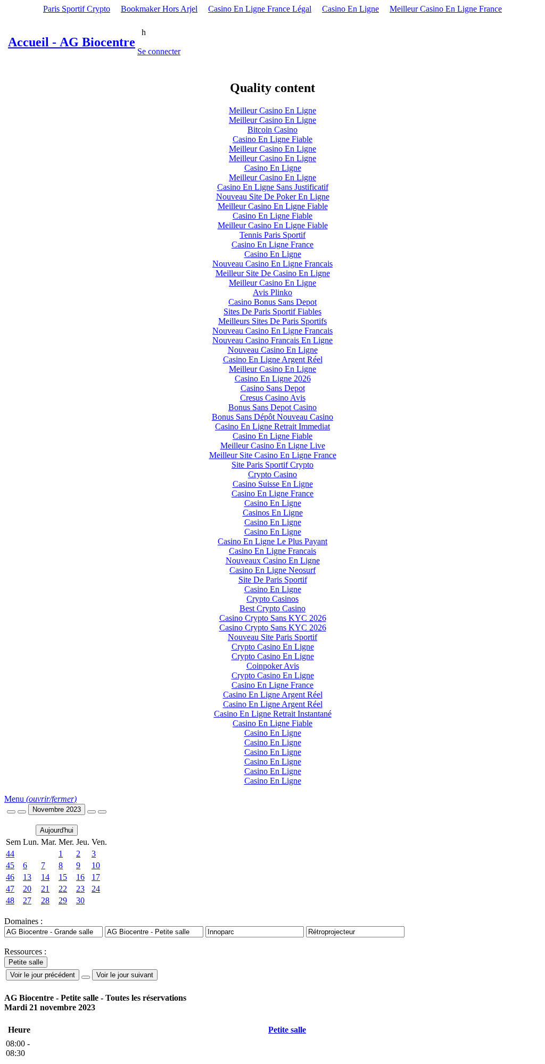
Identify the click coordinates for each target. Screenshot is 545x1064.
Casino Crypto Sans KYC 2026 (272, 617)
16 (80, 877)
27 (27, 900)
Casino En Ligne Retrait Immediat (272, 426)
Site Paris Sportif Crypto (272, 464)
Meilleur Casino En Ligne (272, 110)
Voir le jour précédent (42, 975)
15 (63, 877)
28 (45, 900)
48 (10, 900)
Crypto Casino (272, 474)
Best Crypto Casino (272, 608)
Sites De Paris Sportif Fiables (272, 311)
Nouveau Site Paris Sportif (272, 637)
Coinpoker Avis (272, 665)
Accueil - (71, 42)
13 (27, 877)
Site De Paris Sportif (272, 579)
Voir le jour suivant (124, 975)
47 (10, 888)
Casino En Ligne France (272, 244)
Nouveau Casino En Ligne (273, 349)
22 (63, 888)
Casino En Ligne (350, 8)
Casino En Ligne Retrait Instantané (273, 713)
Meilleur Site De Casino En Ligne (273, 273)
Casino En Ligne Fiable (272, 139)
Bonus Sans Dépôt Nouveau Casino (272, 416)
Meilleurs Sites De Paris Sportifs (272, 321)
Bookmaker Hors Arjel (159, 8)
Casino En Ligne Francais (272, 550)
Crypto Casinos (272, 598)
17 (96, 877)
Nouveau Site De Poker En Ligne (272, 196)
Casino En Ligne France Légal (259, 8)
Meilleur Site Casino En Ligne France (272, 455)
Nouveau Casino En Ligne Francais (272, 263)
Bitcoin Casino (272, 129)
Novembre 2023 (56, 809)
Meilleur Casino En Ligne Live (272, 445)
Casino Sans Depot (273, 388)
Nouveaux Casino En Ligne (273, 560)
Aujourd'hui (56, 830)
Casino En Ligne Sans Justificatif (272, 187)
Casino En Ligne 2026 (273, 378)
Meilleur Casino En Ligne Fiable (273, 206)
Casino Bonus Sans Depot (272, 301)
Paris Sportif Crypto (76, 8)
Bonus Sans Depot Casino (272, 407)
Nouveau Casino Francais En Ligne (272, 340)
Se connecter (158, 51)
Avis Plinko (272, 292)
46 (10, 877)
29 (63, 900)
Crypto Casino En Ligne (273, 646)
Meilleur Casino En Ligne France (446, 8)
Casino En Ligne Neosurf (272, 570)
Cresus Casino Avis (272, 397)
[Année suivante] (102, 811)
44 (10, 853)
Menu (40, 798)
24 (96, 888)
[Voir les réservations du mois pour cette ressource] (22, 811)
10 (96, 865)
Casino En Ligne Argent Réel (273, 359)
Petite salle (287, 1029)
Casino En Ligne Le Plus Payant (272, 541)
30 (80, 900)
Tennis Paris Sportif (272, 234)
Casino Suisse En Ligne (273, 483)
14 (45, 877)
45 (10, 865)
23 (80, 888)
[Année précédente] (11, 811)
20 (27, 888)
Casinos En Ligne (273, 512)
